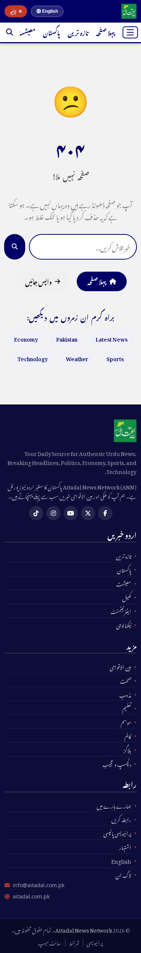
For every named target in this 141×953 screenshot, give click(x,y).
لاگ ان (123, 874)
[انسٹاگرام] (53, 513)
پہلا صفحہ (105, 32)
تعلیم (126, 707)
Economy (26, 338)
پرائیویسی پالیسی (117, 832)
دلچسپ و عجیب (116, 763)
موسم (126, 721)
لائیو (13, 11)
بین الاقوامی (120, 666)
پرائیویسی (94, 942)
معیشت (25, 32)
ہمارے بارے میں (114, 805)
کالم (127, 735)
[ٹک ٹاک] (36, 513)
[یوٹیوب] (71, 513)
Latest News (111, 338)
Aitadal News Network (83, 929)
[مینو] (130, 32)
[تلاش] (9, 32)
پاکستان (51, 32)
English (49, 11)
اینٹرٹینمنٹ (121, 610)
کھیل (126, 597)
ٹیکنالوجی (123, 624)
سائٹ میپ (50, 942)
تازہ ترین (78, 32)
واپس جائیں (38, 281)
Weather (77, 357)
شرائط (74, 942)
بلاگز (127, 749)
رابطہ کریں (121, 818)
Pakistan (66, 338)
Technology (32, 357)
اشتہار (125, 846)
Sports (115, 357)
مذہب (125, 694)
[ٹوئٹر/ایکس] (88, 513)
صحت (125, 680)
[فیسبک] (105, 513)
